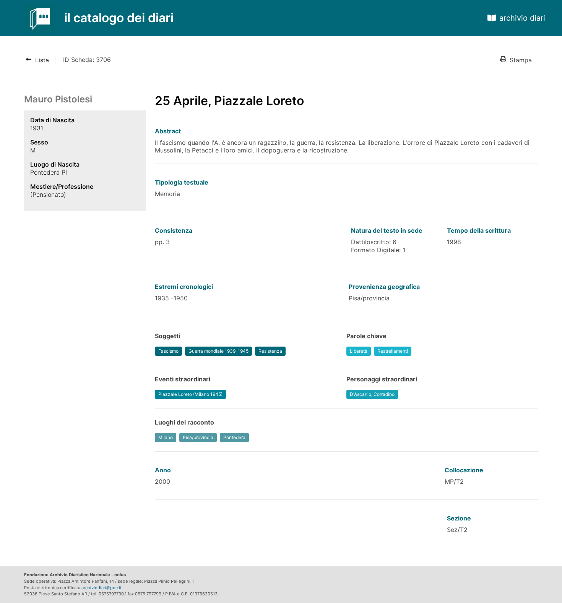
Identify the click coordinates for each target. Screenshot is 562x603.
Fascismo (168, 351)
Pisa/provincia (198, 437)
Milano (165, 437)
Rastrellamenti (392, 351)
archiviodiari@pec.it (101, 587)
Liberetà (358, 351)
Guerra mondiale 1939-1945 (218, 351)
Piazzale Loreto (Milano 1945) (190, 394)
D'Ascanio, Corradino (372, 394)
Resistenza (270, 351)
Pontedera (234, 437)
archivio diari (522, 18)
